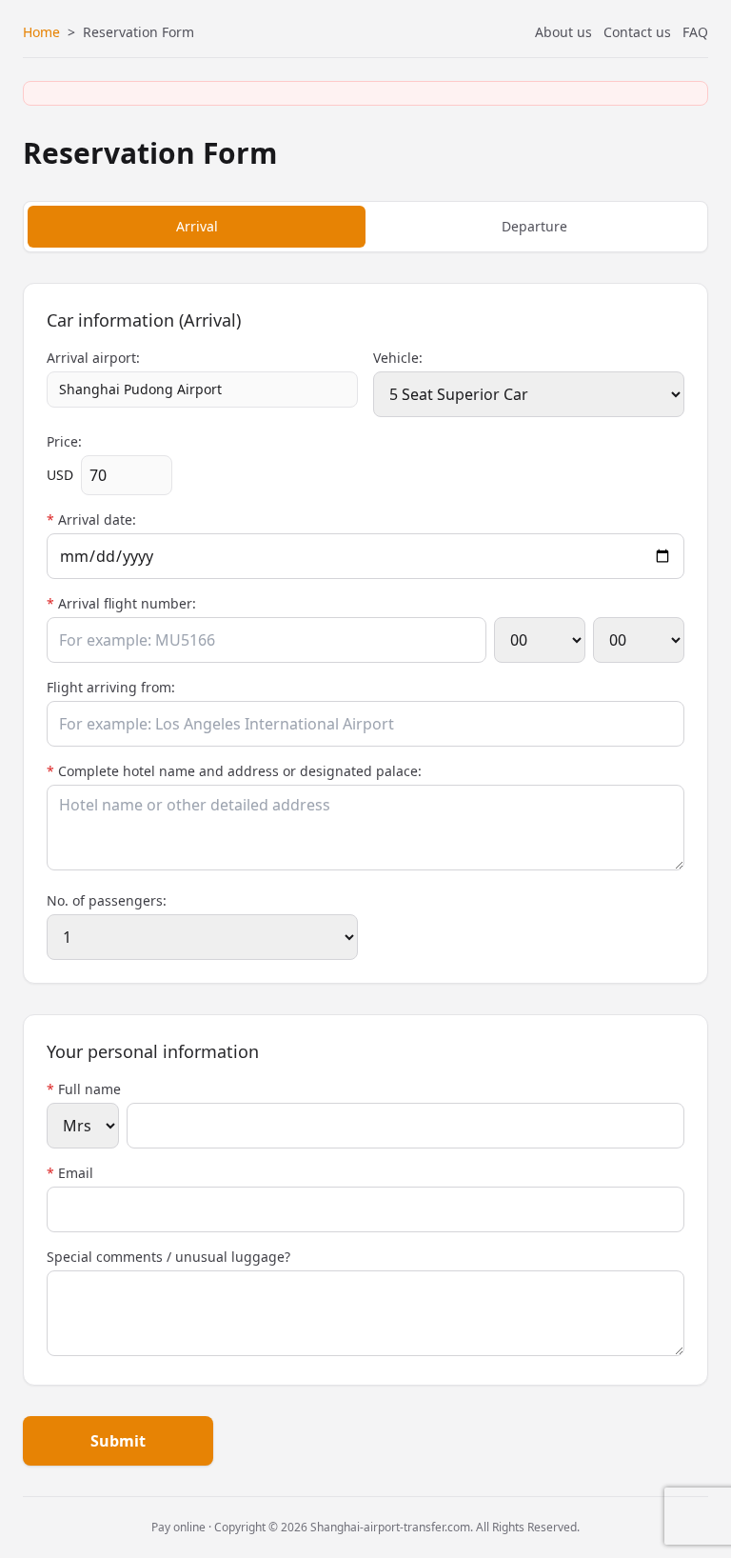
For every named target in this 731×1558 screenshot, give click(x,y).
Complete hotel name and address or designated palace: (234, 771)
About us (563, 32)
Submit (118, 1440)
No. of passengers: (107, 900)
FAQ (695, 32)
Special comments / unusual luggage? (168, 1257)
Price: (64, 441)
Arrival (197, 226)
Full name (84, 1089)
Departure (534, 226)
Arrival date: (91, 519)
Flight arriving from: (111, 687)
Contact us (637, 32)
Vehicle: (398, 358)
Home (41, 32)
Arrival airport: (93, 358)
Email (70, 1173)
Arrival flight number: (121, 603)
